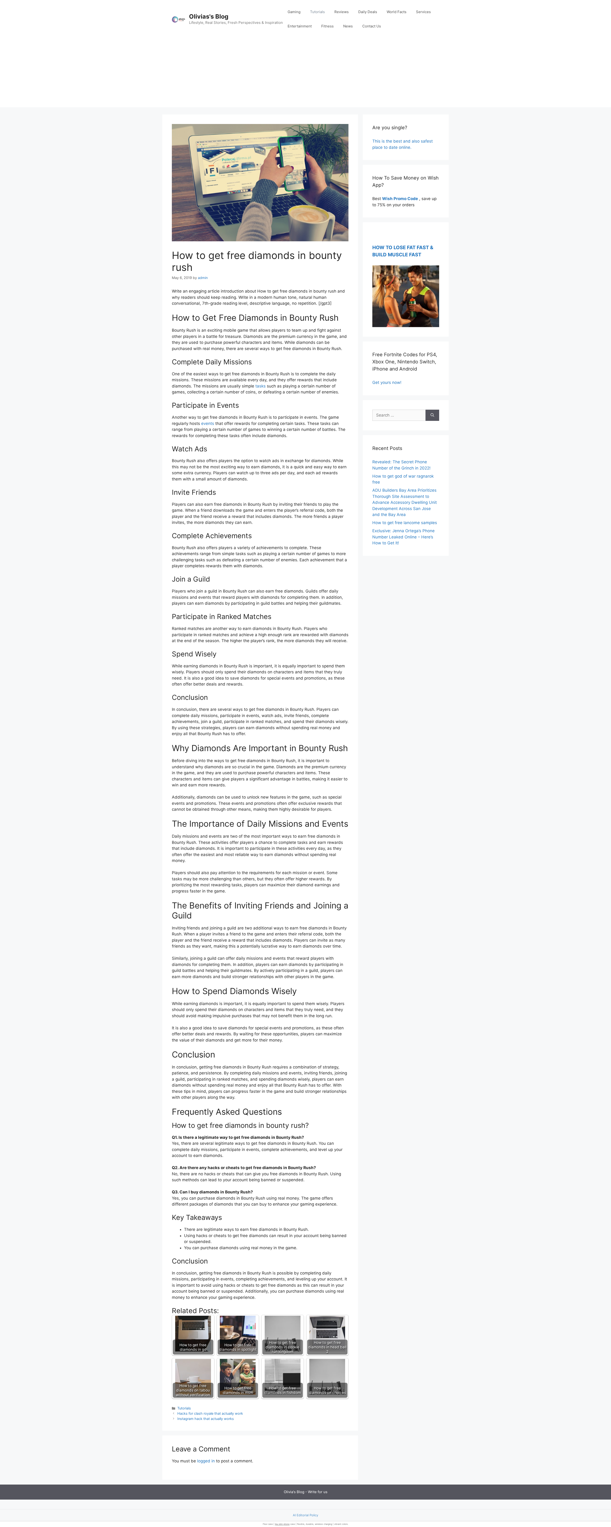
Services (423, 12)
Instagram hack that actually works (205, 1419)
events (207, 423)
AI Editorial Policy (305, 1515)
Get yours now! (386, 382)
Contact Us (371, 26)
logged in (206, 1461)
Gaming (294, 12)
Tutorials (317, 12)
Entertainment (300, 26)
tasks (260, 386)
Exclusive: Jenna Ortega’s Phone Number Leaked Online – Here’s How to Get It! (403, 536)
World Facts (396, 12)
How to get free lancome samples (404, 522)
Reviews (341, 12)
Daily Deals (367, 12)
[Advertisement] (305, 74)
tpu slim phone (282, 1524)
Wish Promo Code (400, 198)
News (348, 26)
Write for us (317, 1492)
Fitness (327, 26)
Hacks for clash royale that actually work (210, 1413)
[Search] (432, 415)
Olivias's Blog (208, 16)
